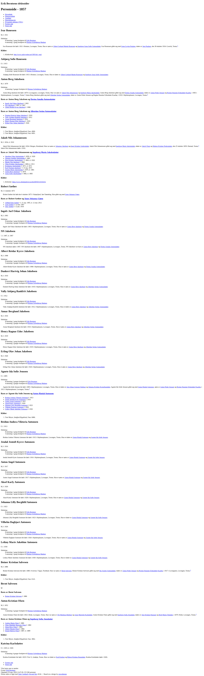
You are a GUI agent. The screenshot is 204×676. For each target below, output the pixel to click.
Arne (9, 205)
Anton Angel (13, 401)
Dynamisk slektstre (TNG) (14, 22)
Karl (60, 657)
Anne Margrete (83, 615)
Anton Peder (157, 93)
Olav (9, 206)
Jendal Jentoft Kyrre (15, 399)
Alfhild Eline (12, 203)
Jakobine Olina (14, 156)
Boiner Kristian (13, 596)
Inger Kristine (80, 146)
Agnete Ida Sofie (99, 437)
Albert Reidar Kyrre (15, 107)
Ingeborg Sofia (126, 615)
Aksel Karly (12, 403)
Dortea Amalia (134, 93)
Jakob (146, 146)
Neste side (8, 26)
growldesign (62, 674)
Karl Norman (13, 168)
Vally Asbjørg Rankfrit (16, 117)
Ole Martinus (64, 615)
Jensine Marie (14, 170)
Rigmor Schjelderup (36, 42)
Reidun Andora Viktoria (16, 398)
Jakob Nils (70, 93)
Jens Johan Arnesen (76, 387)
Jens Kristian (149, 615)
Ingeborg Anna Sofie (89, 46)
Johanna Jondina (15, 158)
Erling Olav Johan (14, 123)
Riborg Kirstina (76, 657)
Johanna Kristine (99, 387)
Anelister (8, 18)
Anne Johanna (72, 194)
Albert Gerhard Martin (64, 46)
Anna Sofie (13, 174)
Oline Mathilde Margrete (15, 625)
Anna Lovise (128, 46)
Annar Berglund (14, 119)
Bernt (67, 571)
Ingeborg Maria (89, 93)
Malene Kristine (162, 146)
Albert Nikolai (12, 629)
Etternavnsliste (10, 16)
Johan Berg (11, 627)
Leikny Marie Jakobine (16, 409)
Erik (31, 40)
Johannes (62, 146)
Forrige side (9, 24)
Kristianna (13, 166)
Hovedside (8, 14)
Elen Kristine (14, 160)
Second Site (33, 674)
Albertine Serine (60, 95)
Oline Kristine (14, 164)
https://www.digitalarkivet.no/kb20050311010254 (29, 182)
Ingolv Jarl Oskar (14, 103)
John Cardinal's (23, 674)
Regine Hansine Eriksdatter (179, 93)
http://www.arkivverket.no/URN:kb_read (27, 54)
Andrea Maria (12, 623)
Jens (146, 46)
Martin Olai (12, 162)
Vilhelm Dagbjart (14, 407)
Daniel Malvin (12, 631)
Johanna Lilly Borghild (16, 405)
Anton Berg (12, 172)
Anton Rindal (146, 387)
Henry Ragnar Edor (15, 121)
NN (9, 105)
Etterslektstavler (10, 20)
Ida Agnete (107, 571)
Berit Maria (166, 615)
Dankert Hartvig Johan (16, 115)
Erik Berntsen (10, 670)
